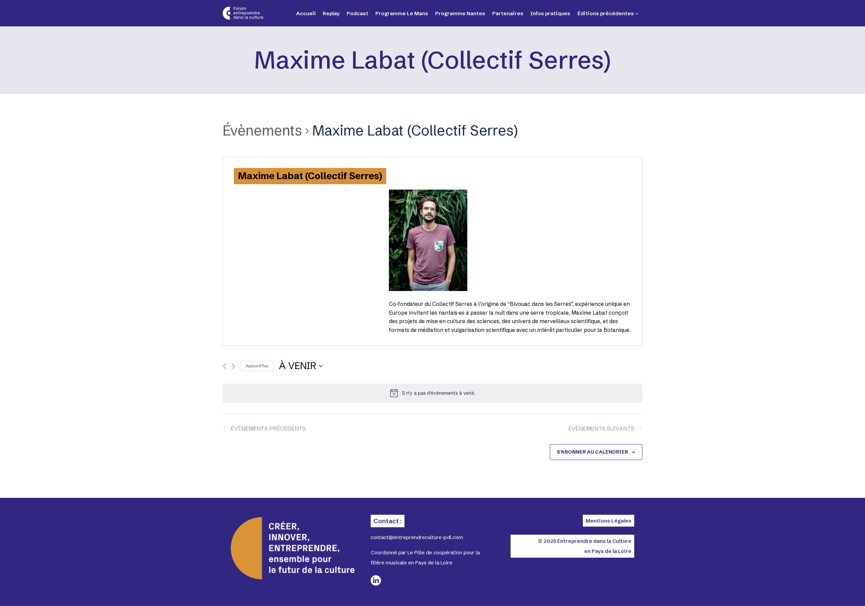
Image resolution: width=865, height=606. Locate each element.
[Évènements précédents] (224, 366)
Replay (331, 13)
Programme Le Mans (401, 13)
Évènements (262, 130)
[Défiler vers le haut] (835, 589)
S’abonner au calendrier (592, 452)
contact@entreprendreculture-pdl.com (417, 537)
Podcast (357, 13)
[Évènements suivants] (233, 366)
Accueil (306, 13)
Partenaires (507, 13)
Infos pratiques (550, 13)
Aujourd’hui (257, 365)
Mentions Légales (609, 520)
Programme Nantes (460, 13)
